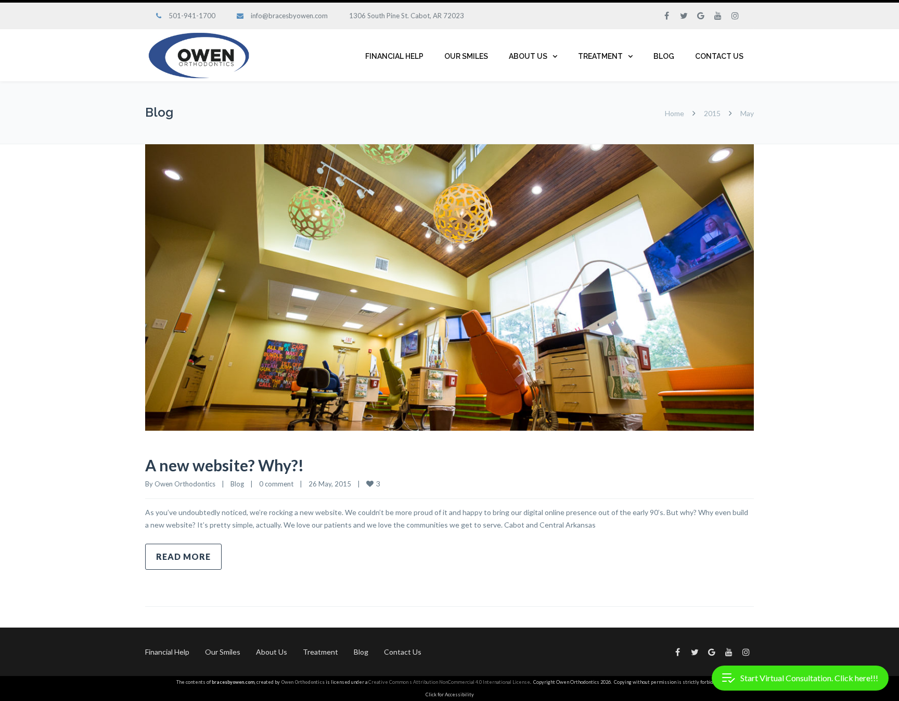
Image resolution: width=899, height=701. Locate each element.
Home (674, 113)
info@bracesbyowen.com (289, 15)
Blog (663, 56)
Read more (183, 556)
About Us (528, 56)
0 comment (276, 484)
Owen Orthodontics (185, 484)
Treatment (600, 56)
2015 (712, 113)
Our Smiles (466, 56)
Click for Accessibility (450, 694)
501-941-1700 (192, 15)
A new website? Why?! (224, 465)
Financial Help (394, 56)
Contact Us (719, 56)
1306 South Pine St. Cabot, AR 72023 (406, 15)
